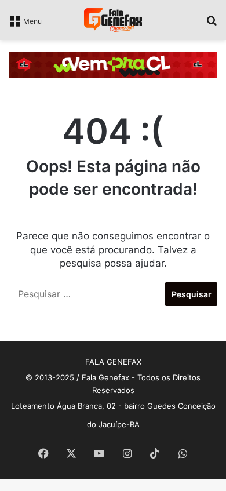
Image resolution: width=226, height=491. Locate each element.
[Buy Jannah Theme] (113, 63)
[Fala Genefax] (113, 20)
